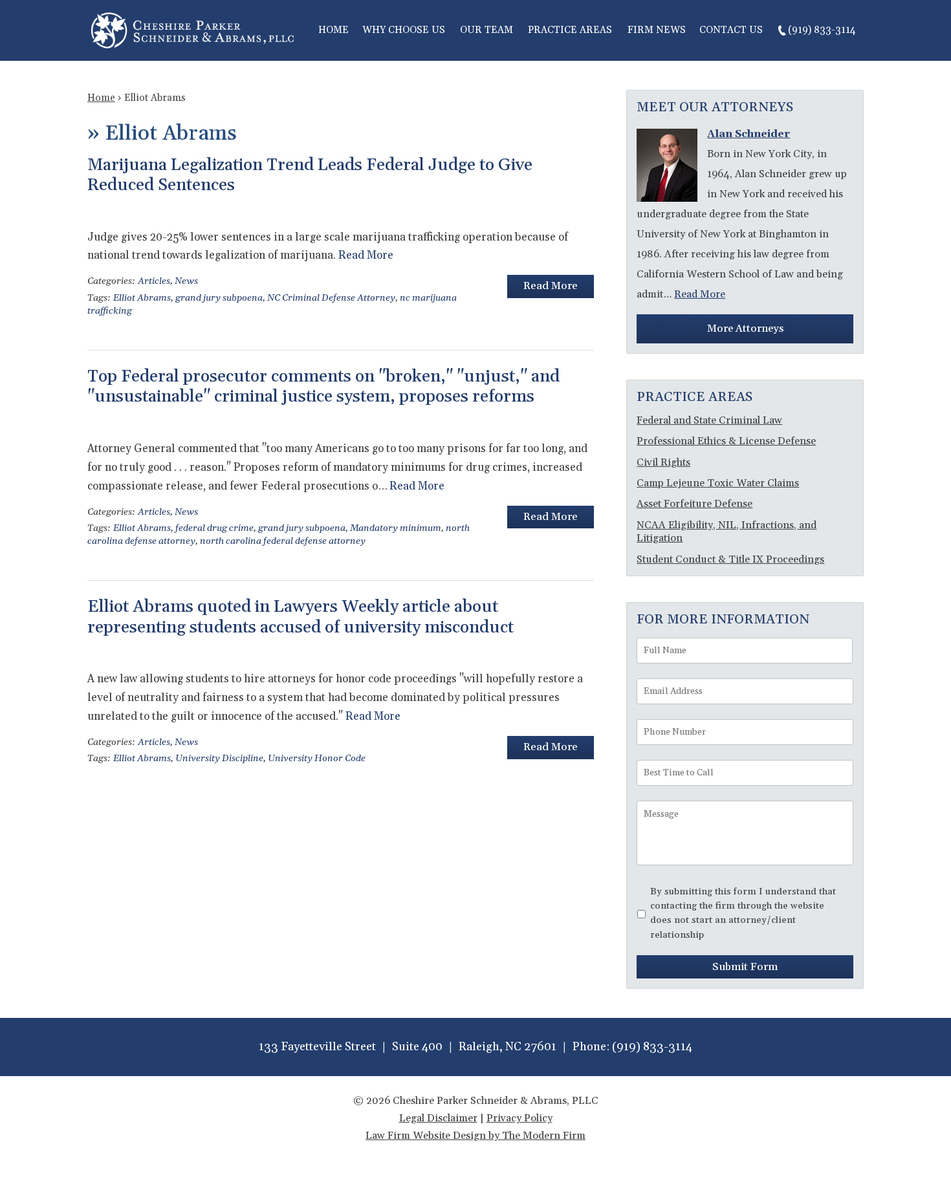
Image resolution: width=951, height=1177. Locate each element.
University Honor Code (317, 758)
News (186, 281)
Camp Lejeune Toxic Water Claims (718, 483)
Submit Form (745, 966)
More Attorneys (745, 328)
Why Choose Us (403, 30)
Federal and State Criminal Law (709, 420)
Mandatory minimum (395, 528)
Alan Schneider (748, 133)
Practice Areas (570, 30)
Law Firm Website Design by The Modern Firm (475, 1135)
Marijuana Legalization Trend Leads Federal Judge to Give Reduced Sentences (309, 175)
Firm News (657, 30)
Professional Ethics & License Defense (726, 441)
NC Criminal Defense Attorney (331, 298)
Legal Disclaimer (438, 1118)
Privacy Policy (519, 1118)
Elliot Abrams (142, 298)
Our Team (486, 30)
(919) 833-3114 (822, 30)
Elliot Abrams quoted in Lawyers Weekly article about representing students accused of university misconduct (300, 617)
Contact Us (731, 30)
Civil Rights (663, 462)
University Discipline (219, 758)
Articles (154, 281)
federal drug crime (214, 528)
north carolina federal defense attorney (283, 541)
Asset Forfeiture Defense (694, 503)
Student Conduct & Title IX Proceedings (730, 559)
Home (333, 30)
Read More (365, 255)
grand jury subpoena (219, 298)
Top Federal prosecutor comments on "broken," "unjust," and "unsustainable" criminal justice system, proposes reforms (323, 386)
